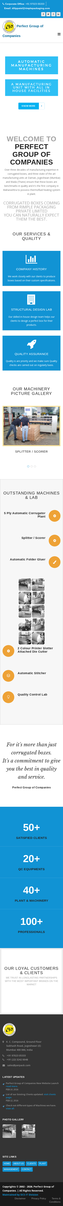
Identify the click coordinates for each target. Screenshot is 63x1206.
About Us (18, 1163)
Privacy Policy (38, 1198)
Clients (31, 1163)
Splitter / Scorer (31, 451)
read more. (12, 1086)
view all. (10, 1108)
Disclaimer (20, 1198)
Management (11, 1169)
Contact (26, 1169)
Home (7, 1163)
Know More (28, 106)
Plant (42, 1163)
